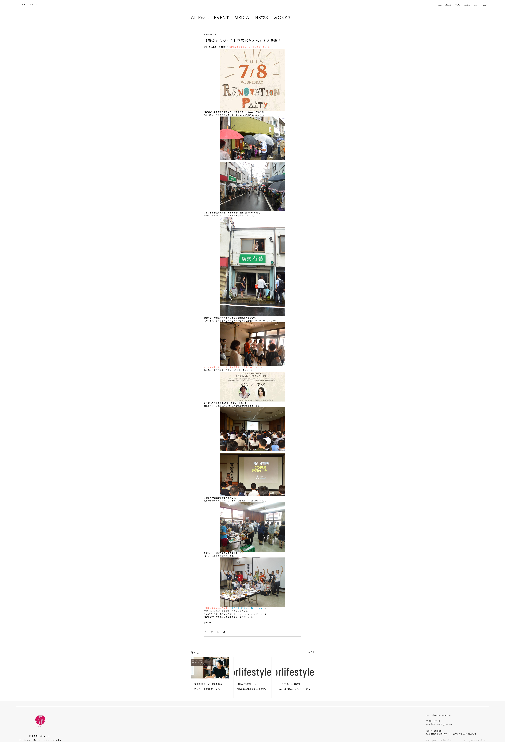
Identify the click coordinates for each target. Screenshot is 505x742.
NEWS (261, 17)
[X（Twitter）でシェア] (211, 632)
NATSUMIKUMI (30, 4)
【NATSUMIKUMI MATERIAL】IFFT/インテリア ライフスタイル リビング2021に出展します (294, 687)
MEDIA (241, 17)
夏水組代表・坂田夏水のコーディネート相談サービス (209, 686)
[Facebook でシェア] (205, 632)
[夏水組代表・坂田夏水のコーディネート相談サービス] (210, 667)
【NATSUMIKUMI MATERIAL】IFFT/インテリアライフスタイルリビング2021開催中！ (252, 687)
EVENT (221, 17)
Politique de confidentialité (438, 740)
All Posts (200, 17)
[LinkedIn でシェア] (218, 632)
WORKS (281, 17)
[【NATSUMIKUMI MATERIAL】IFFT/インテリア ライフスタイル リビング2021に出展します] (295, 667)
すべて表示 (309, 652)
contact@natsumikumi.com (438, 714)
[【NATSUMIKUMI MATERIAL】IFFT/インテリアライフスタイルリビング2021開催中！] (253, 667)
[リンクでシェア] (224, 632)
